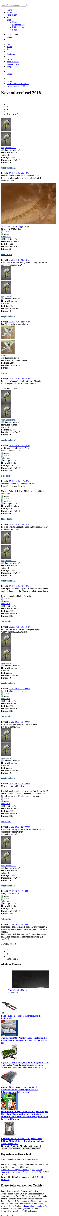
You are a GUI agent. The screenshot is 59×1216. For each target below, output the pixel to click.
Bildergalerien (18, 27)
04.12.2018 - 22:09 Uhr (19, 827)
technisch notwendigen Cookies (15, 1211)
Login (9, 37)
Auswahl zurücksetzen (11, 1149)
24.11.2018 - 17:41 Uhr (19, 445)
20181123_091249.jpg (11, 227)
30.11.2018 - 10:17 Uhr (19, 627)
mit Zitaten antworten (31, 1149)
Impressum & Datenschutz (24, 1172)
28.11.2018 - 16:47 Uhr (19, 524)
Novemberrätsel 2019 (17, 990)
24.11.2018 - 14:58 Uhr (19, 379)
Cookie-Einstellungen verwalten (15, 1169)
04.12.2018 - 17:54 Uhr (19, 783)
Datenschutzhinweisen (34, 1206)
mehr (9, 20)
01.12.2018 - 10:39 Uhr (19, 688)
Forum (9, 12)
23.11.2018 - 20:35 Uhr (19, 260)
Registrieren (12, 15)
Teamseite (5, 1172)
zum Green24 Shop (9, 1143)
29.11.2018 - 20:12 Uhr (19, 586)
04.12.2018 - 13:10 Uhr (19, 722)
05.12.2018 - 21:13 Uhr (19, 924)
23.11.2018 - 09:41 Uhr (19, 173)
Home (9, 10)
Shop (9, 17)
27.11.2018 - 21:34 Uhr (19, 481)
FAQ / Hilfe (37, 1169)
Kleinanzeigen (18, 25)
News (14, 22)
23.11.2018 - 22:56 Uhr (19, 322)
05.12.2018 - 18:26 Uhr (19, 891)
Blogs (14, 30)
